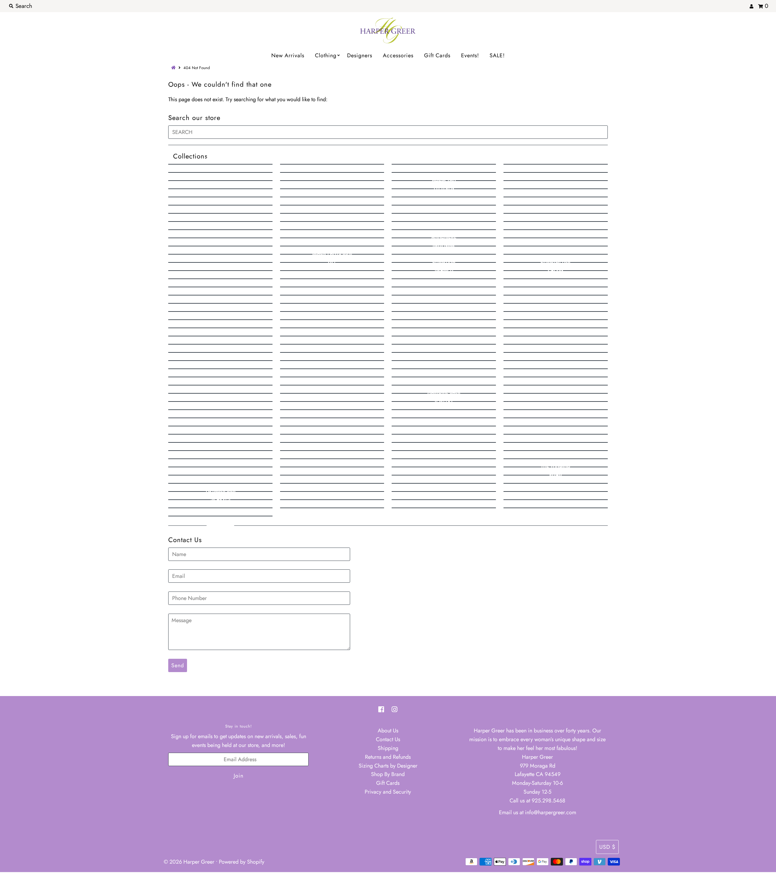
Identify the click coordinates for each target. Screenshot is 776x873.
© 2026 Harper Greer (189, 862)
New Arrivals (287, 55)
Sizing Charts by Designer (388, 766)
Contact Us (388, 739)
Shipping (388, 748)
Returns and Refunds (388, 757)
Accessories (398, 55)
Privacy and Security (388, 792)
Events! (470, 55)
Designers (359, 55)
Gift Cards (437, 55)
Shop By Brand (388, 774)
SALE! (497, 55)
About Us (388, 731)
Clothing (325, 55)
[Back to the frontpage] (174, 68)
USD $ (607, 847)
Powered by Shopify (241, 862)
